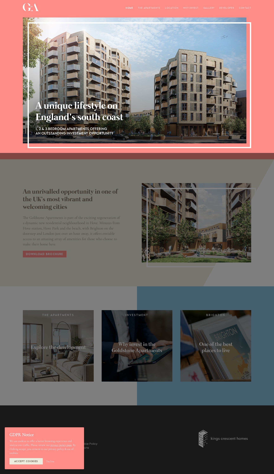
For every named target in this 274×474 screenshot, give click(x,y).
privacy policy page (61, 445)
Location (171, 8)
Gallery (209, 8)
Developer (226, 8)
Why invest (191, 8)
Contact (245, 8)
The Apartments (149, 8)
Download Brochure (44, 254)
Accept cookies (26, 461)
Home (129, 8)
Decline (50, 461)
